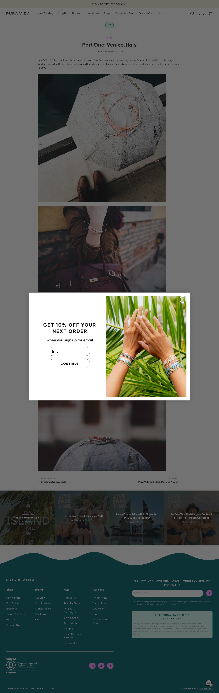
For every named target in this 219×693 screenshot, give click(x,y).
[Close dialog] (183, 299)
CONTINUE (69, 363)
